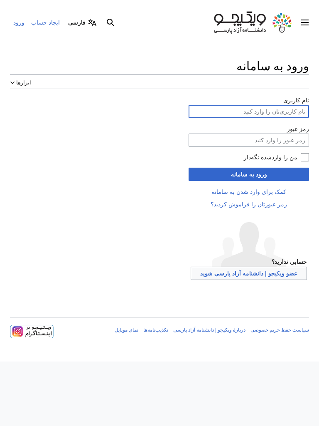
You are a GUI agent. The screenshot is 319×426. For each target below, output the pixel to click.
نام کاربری (296, 100)
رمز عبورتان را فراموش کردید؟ (249, 204)
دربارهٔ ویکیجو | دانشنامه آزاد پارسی (209, 330)
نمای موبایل (126, 330)
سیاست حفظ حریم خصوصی (279, 330)
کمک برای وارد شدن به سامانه (248, 191)
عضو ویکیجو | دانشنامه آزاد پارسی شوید (248, 273)
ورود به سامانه (249, 174)
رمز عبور (298, 129)
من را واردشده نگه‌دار (270, 157)
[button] (305, 22)
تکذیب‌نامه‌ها (155, 330)
